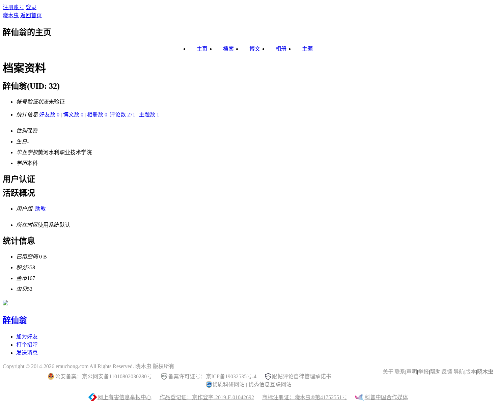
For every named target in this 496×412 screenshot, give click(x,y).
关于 (388, 372)
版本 (470, 372)
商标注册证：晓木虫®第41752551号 (304, 397)
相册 (281, 49)
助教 (40, 209)
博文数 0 (73, 114)
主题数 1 (149, 114)
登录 (31, 7)
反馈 (447, 372)
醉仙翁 (15, 320)
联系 (399, 372)
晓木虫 (11, 15)
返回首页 (31, 15)
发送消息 (27, 353)
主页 (202, 49)
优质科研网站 (228, 384)
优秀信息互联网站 (270, 384)
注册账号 (13, 7)
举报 (423, 372)
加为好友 (27, 336)
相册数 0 (97, 114)
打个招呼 (27, 345)
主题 (307, 49)
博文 (254, 49)
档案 (228, 49)
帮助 (435, 372)
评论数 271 (122, 114)
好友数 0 (49, 114)
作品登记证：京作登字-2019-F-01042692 (207, 397)
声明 (411, 372)
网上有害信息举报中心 (124, 397)
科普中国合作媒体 (386, 397)
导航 (458, 372)
